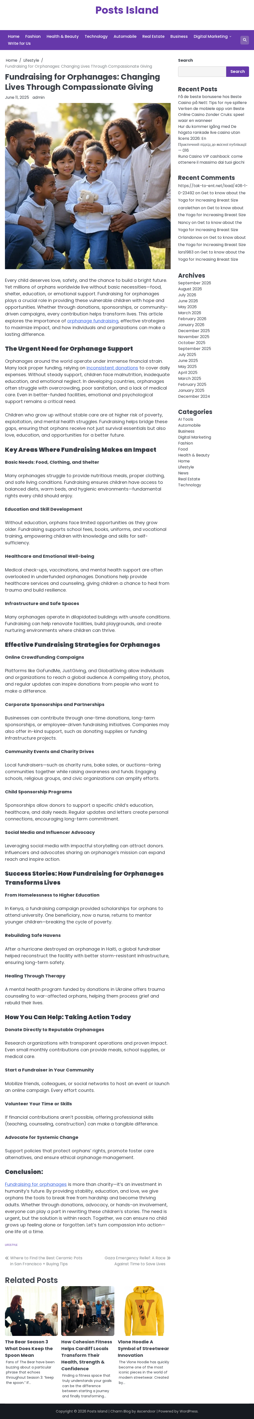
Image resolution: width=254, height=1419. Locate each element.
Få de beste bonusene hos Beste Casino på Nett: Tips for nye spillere (212, 99)
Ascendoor (146, 1411)
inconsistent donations (112, 368)
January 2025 (191, 390)
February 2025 (192, 384)
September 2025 (194, 349)
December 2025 (194, 331)
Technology (96, 36)
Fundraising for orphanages (36, 1184)
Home (13, 36)
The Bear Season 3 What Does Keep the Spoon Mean (29, 1348)
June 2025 (188, 360)
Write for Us (19, 43)
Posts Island (127, 10)
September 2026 (194, 283)
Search (185, 60)
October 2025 (191, 343)
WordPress (189, 1411)
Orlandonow (190, 237)
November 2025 (193, 337)
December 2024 (194, 396)
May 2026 (187, 307)
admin (38, 97)
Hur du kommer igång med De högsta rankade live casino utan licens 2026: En (209, 132)
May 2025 (187, 366)
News (183, 473)
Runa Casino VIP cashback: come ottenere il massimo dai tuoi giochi (211, 159)
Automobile (125, 36)
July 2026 (187, 295)
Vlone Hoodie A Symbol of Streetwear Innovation (143, 1348)
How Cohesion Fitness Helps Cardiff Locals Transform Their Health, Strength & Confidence (86, 1355)
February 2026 (192, 319)
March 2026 (189, 313)
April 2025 (187, 372)
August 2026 (190, 289)
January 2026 (191, 325)
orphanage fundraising (92, 321)
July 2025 (187, 354)
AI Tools (185, 419)
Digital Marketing (211, 36)
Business (179, 36)
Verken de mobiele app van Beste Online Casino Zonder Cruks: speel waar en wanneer (211, 114)
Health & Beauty (63, 36)
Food (183, 449)
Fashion (33, 36)
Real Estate (153, 36)
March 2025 (189, 378)
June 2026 (188, 301)
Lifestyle (11, 1245)
